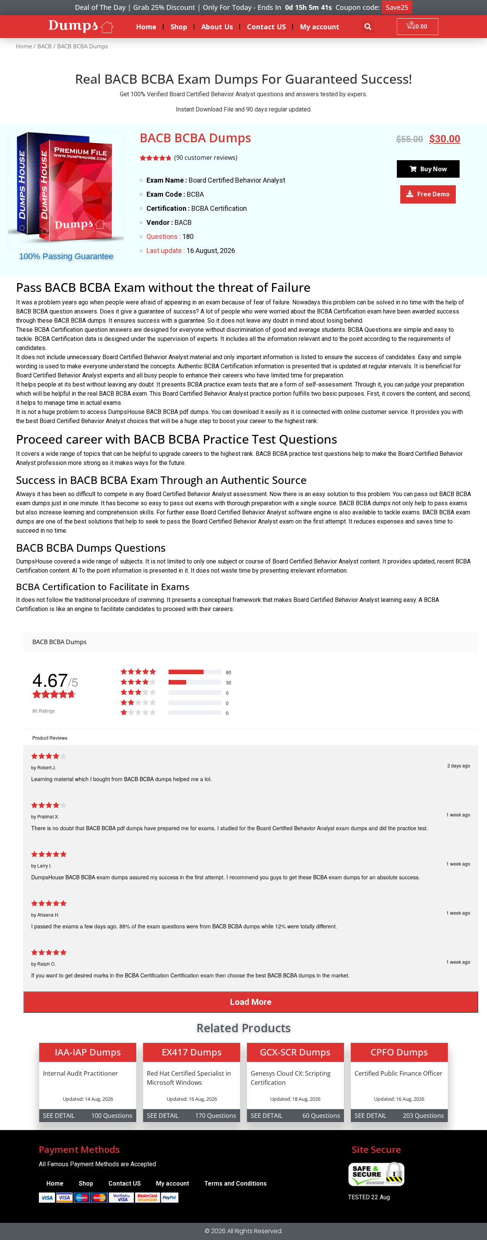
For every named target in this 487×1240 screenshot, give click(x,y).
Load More (251, 1002)
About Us (217, 26)
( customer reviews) (205, 157)
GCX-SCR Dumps (295, 1052)
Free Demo (433, 194)
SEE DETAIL (59, 1115)
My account (319, 26)
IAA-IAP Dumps (88, 1052)
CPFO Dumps (399, 1052)
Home (146, 26)
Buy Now (433, 169)
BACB (44, 46)
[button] (368, 27)
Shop (178, 26)
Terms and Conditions (235, 1183)
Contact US (266, 26)
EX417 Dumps (192, 1052)
